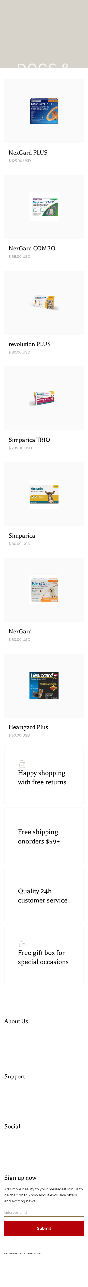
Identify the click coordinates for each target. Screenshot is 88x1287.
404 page (11, 1258)
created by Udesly (17, 1058)
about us (10, 1037)
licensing (10, 1093)
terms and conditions (20, 1103)
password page (15, 1263)
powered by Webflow (20, 1053)
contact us (12, 1108)
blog (7, 1043)
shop (8, 1048)
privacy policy (14, 1098)
